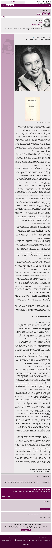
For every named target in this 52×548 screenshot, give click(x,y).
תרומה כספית (9, 5)
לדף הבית (50, 532)
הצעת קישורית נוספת (44, 519)
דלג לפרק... (39, 14)
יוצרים (45, 7)
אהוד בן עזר (41, 7)
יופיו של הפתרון (46, 468)
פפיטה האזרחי (34, 7)
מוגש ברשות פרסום (36, 24)
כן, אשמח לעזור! (26, 530)
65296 (13, 2)
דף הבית (49, 7)
